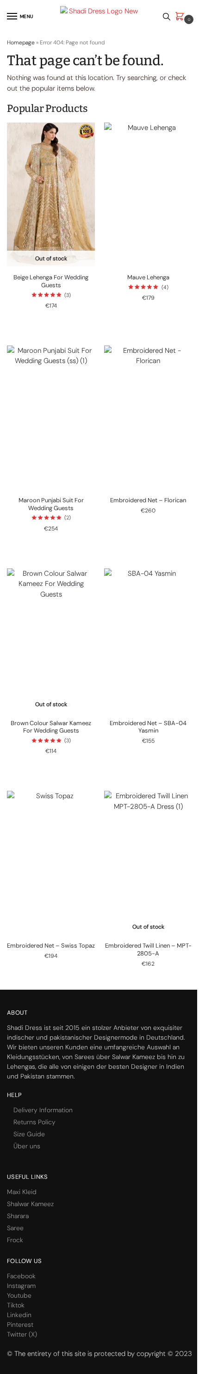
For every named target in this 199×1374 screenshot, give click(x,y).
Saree (15, 1228)
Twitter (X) (22, 1334)
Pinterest (20, 1324)
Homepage (21, 42)
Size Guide (29, 1134)
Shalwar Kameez (30, 1204)
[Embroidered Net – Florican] (148, 417)
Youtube (19, 1295)
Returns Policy (34, 1122)
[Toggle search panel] (166, 16)
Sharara (18, 1216)
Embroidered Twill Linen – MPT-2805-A (148, 949)
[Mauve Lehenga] (148, 194)
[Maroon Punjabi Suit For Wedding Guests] (51, 417)
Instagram (21, 1286)
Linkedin (19, 1315)
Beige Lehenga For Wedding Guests (50, 281)
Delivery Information (43, 1110)
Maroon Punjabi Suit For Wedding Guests (51, 504)
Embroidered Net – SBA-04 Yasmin (148, 727)
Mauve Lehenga (148, 277)
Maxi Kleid (22, 1192)
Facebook (21, 1276)
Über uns (26, 1146)
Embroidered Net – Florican (148, 500)
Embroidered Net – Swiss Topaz (51, 945)
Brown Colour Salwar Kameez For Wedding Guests (51, 727)
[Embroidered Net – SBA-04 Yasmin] (148, 640)
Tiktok (16, 1305)
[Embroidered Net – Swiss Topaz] (51, 863)
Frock (15, 1240)
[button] (181, 17)
